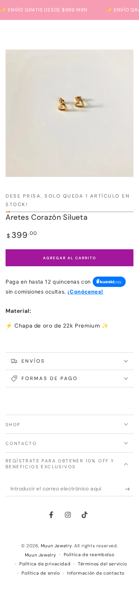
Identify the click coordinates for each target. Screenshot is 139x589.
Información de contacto (96, 573)
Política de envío (40, 573)
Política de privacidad (44, 564)
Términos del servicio (102, 564)
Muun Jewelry (56, 546)
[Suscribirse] (129, 489)
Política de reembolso (89, 555)
